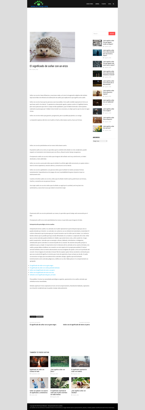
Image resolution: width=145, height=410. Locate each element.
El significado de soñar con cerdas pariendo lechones (45, 268)
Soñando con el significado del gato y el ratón (43, 275)
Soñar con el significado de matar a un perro (42, 270)
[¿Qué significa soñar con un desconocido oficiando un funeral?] (97, 71)
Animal (97, 4)
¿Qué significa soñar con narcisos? (108, 127)
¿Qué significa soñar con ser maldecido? (108, 101)
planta (104, 4)
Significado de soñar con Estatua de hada (37, 370)
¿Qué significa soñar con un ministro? (108, 118)
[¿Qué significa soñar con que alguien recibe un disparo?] (97, 41)
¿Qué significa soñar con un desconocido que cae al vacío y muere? (108, 52)
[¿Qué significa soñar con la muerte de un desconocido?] (97, 81)
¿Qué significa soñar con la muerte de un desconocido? (108, 82)
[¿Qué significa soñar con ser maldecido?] (97, 100)
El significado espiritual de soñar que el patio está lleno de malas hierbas (59, 392)
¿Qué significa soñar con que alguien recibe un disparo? (108, 42)
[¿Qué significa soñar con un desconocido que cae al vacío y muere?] (97, 50)
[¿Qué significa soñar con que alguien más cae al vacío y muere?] (97, 62)
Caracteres (89, 4)
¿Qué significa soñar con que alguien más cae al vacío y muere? (109, 63)
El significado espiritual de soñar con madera (79, 370)
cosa (109, 4)
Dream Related (43, 406)
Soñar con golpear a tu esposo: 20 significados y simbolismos (39, 392)
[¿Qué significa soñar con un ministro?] (97, 118)
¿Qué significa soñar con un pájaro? (108, 109)
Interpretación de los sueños (55, 406)
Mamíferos (40, 316)
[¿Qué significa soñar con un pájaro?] (97, 109)
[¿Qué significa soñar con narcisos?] (97, 126)
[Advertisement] (72, 18)
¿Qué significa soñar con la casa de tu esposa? (108, 92)
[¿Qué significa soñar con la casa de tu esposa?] (97, 91)
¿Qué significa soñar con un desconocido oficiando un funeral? (108, 73)
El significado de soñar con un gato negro (41, 265)
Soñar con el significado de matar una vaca (42, 272)
